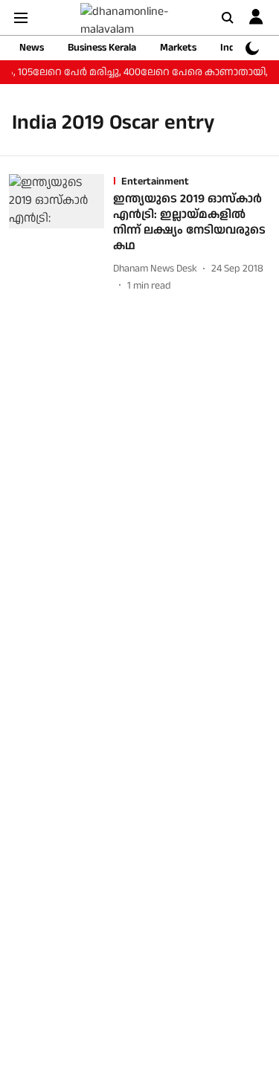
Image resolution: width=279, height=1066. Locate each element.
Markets (178, 47)
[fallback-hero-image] (61, 233)
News (31, 47)
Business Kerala (102, 47)
